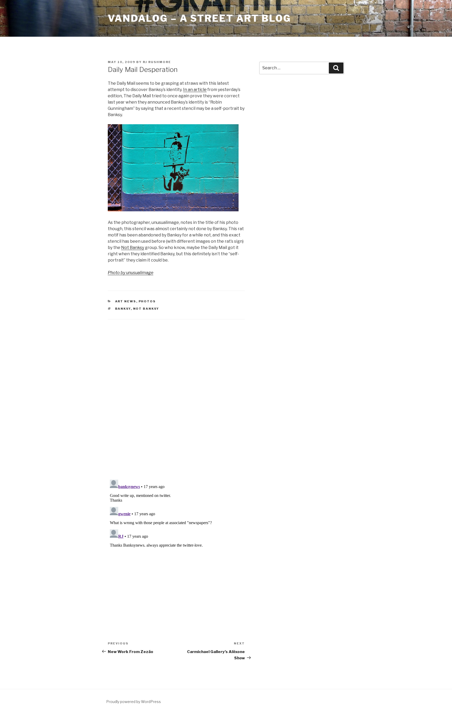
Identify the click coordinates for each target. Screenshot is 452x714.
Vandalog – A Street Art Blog (199, 18)
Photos (147, 301)
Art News (125, 301)
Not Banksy (132, 247)
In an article (195, 89)
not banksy (146, 308)
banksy (123, 308)
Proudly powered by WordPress (133, 701)
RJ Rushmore (157, 62)
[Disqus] (176, 392)
